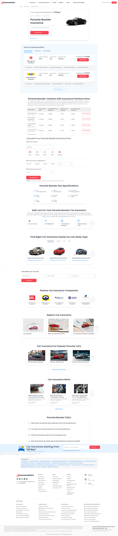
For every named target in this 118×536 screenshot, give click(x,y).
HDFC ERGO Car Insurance (89, 464)
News (68, 2)
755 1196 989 (22, 483)
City (60, 164)
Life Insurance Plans (65, 515)
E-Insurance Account (57, 487)
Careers (68, 491)
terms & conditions (41, 35)
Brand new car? (33, 38)
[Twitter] (27, 479)
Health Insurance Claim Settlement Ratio (47, 512)
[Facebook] (17, 479)
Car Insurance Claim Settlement (75, 461)
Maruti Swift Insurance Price (58, 258)
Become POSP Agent (78, 2)
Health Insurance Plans (43, 506)
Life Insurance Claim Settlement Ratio (69, 510)
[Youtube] (20, 479)
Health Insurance (41, 480)
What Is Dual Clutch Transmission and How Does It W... (57, 396)
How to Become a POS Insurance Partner (92, 513)
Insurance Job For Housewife (90, 517)
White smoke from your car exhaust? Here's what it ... (36, 396)
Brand (30, 147)
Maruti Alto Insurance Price (36, 258)
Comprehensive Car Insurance (28, 463)
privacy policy (49, 35)
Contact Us (69, 476)
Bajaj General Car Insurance (27, 466)
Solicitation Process (71, 487)
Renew (54, 2)
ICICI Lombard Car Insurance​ (63, 464)
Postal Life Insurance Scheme (67, 506)
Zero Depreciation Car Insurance (43, 463)
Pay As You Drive (32, 224)
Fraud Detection (56, 480)
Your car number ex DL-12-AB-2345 (40, 27)
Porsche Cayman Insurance (80, 362)
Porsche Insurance (61, 369)
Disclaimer (69, 482)
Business (40, 487)
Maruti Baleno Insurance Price (81, 258)
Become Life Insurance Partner (90, 512)
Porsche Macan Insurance (35, 362)
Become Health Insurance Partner (91, 510)
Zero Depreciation (49, 224)
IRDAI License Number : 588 (99, 528)
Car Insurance (27, 333)
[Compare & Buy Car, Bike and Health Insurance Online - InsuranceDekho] (8, 3)
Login (114, 2)
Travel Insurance (41, 489)
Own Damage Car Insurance (22, 513)
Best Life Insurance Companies (67, 513)
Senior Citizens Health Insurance (45, 519)
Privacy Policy (55, 476)
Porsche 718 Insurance (57, 362)
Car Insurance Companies (90, 461)
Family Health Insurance (44, 517)
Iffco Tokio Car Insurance (40, 466)
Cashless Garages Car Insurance (28, 464)
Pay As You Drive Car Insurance (76, 463)
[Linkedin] (24, 479)
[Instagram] (22, 479)
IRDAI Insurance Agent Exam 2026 (91, 515)
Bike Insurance (41, 478)
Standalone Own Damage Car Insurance (46, 464)
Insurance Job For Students (89, 519)
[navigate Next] (92, 223)
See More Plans (58, 89)
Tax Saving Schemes (42, 491)
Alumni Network (70, 489)
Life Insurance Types (65, 508)
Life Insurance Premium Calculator (68, 519)
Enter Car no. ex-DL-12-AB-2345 (71, 447)
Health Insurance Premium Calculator (46, 515)
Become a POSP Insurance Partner (91, 506)
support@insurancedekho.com (27, 481)
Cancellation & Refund (57, 486)
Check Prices (83, 59)
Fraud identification (71, 480)
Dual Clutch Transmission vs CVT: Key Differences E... (80, 396)
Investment (40, 486)
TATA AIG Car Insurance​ (76, 464)
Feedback (69, 478)
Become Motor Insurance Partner (91, 508)
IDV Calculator (19, 512)
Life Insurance (41, 482)
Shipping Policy (56, 482)
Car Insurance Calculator (21, 508)
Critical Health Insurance (44, 513)
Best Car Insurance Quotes (56, 333)
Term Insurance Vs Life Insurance (68, 512)
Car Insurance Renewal (45, 461)
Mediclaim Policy (42, 510)
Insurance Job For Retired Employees (91, 521)
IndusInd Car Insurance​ (53, 466)
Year (28, 172)
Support (61, 2)
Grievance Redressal (57, 478)
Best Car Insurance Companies (22, 517)
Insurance (32, 2)
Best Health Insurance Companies (46, 508)
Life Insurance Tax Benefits (66, 517)
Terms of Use (55, 484)
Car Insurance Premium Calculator (83, 333)
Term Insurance (41, 484)
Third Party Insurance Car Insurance (60, 463)
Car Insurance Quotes (34, 461)
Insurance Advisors (44, 2)
